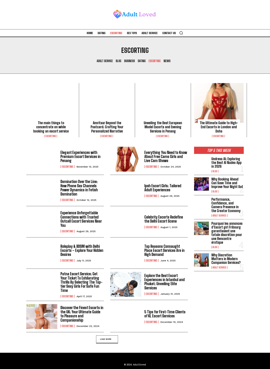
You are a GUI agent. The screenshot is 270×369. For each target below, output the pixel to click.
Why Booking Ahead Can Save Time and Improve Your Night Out (227, 183)
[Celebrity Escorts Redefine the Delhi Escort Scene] (125, 221)
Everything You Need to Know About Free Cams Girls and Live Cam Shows (165, 156)
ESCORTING (155, 61)
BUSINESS (129, 61)
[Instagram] (135, 356)
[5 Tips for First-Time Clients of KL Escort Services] (125, 316)
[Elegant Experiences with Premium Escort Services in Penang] (41, 159)
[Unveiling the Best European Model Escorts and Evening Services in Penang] (163, 103)
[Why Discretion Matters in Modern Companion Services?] (201, 260)
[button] (181, 33)
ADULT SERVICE (105, 61)
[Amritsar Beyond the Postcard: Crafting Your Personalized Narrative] (107, 103)
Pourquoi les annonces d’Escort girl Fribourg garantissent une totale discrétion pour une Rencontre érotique (226, 232)
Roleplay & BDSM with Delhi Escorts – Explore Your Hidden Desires (81, 250)
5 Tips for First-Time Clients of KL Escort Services (164, 314)
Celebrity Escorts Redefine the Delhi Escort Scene (163, 219)
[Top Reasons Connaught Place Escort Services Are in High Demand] (125, 253)
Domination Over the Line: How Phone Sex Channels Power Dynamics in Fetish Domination (79, 187)
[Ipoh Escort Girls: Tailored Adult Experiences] (125, 190)
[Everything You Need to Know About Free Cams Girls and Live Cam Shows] (125, 159)
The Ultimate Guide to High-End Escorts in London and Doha (219, 127)
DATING (142, 61)
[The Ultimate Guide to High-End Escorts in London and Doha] (219, 103)
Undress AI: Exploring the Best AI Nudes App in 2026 (226, 162)
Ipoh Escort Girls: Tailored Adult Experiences (162, 187)
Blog (118, 61)
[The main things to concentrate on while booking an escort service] (51, 103)
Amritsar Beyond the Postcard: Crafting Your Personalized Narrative (107, 127)
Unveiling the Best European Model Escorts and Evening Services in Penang (163, 127)
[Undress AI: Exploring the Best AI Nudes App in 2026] (201, 164)
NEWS (167, 61)
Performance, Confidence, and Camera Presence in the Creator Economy (225, 205)
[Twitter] (142, 356)
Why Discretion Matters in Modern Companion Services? (226, 259)
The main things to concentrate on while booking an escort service (51, 127)
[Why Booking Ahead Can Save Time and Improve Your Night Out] (201, 184)
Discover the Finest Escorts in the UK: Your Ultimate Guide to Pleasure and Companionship (81, 313)
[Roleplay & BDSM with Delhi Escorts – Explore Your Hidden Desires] (41, 253)
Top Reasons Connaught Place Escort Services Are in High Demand (164, 250)
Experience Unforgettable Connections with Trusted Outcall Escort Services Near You (81, 219)
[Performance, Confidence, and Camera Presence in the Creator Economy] (201, 204)
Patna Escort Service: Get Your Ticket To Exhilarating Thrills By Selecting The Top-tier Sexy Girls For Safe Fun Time (81, 282)
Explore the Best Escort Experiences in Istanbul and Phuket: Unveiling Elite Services (164, 281)
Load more (105, 339)
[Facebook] (128, 356)
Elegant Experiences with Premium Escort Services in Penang (80, 156)
